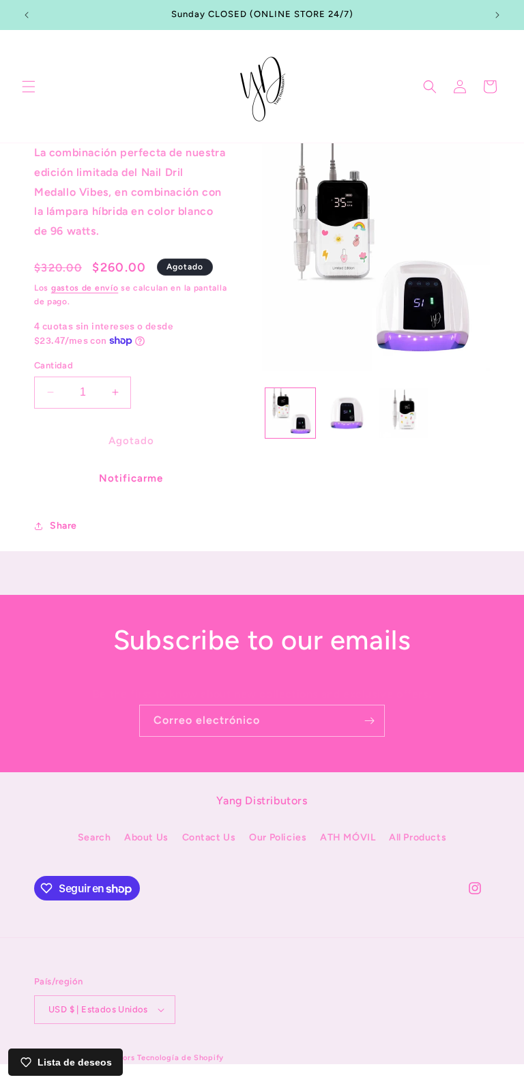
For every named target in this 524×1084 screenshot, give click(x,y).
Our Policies (277, 837)
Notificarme (131, 478)
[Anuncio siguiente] (497, 15)
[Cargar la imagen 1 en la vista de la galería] (290, 413)
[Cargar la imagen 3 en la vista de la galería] (403, 413)
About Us (146, 837)
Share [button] (63, 525)
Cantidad (53, 365)
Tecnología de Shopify (180, 1057)
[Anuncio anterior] (27, 15)
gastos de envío (85, 288)
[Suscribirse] (369, 721)
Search (94, 837)
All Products (417, 837)
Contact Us (209, 837)
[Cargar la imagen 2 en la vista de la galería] (347, 413)
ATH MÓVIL (347, 837)
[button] (29, 87)
